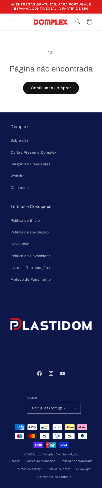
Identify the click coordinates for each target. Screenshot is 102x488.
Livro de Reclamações (30, 268)
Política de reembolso (40, 460)
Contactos (19, 188)
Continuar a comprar (51, 88)
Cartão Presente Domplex (33, 152)
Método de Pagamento (30, 279)
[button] (13, 22)
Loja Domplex (45, 454)
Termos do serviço (29, 469)
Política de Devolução (29, 232)
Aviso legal (83, 469)
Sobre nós (19, 140)
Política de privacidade (77, 460)
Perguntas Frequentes (30, 164)
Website (17, 176)
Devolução (19, 244)
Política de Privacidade (30, 256)
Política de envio (59, 469)
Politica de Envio (25, 220)
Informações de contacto (53, 476)
